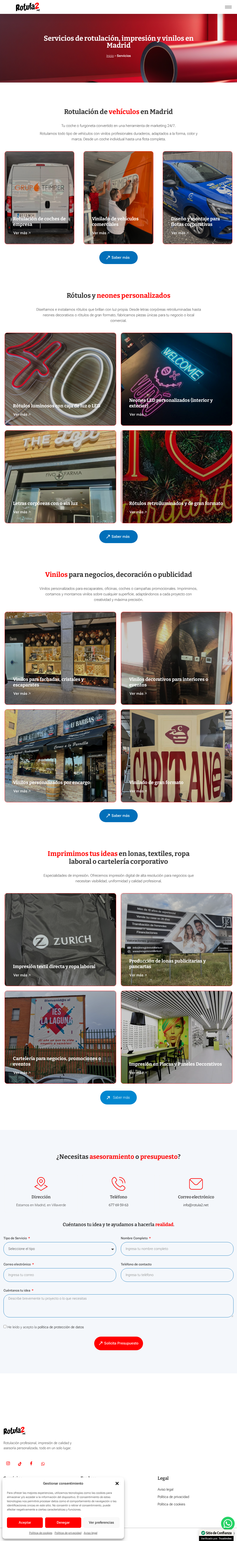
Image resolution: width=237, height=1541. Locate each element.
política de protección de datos (61, 1327)
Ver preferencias (101, 1522)
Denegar (63, 1522)
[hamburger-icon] (228, 7)
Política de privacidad (68, 1533)
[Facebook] (31, 1464)
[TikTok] (19, 1464)
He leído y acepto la (45, 1327)
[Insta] (8, 1464)
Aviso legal (90, 1533)
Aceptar (25, 1522)
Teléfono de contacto (136, 1264)
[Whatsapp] (42, 1464)
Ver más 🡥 (22, 233)
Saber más (121, 1097)
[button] (117, 1483)
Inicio (110, 56)
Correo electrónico (17, 1264)
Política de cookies (40, 1533)
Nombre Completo (134, 1238)
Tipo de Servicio (15, 1238)
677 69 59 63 (118, 1205)
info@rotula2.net (196, 1205)
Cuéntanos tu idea (17, 1290)
